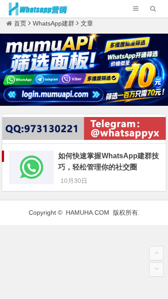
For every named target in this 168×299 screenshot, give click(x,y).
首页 (20, 23)
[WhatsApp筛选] (84, 103)
